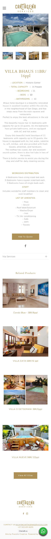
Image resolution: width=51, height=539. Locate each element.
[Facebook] (26, 246)
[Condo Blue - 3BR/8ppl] (26, 293)
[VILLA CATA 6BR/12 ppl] (26, 341)
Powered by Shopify (36, 534)
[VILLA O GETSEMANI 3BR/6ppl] (26, 390)
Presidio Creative (19, 534)
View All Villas (25, 475)
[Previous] (5, 30)
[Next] (45, 30)
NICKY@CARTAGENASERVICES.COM (31, 525)
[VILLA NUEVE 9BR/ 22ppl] (26, 438)
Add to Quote (25, 237)
